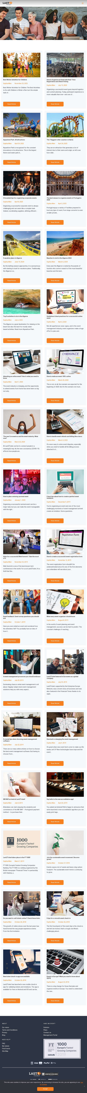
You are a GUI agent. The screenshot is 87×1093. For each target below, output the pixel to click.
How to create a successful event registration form (64, 556)
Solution (46, 1027)
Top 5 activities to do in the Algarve (15, 316)
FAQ (3, 1043)
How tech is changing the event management (62, 739)
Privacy (4, 1032)
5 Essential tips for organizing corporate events (20, 198)
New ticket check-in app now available (16, 976)
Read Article (11, 104)
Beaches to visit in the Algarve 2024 (59, 258)
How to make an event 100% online (59, 376)
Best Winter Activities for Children (15, 80)
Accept (45, 1089)
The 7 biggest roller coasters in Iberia (60, 140)
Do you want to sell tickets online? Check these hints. (21, 918)
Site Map (5, 1051)
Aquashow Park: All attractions (14, 140)
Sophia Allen (7, 83)
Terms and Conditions (9, 1030)
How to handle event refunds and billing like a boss (64, 436)
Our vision (5, 1027)
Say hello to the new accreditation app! (60, 799)
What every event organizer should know (61, 616)
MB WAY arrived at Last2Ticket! (14, 799)
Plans (45, 1030)
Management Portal (50, 1035)
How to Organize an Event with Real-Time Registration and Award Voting (61, 80)
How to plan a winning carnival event (15, 496)
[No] (84, 1086)
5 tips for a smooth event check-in (59, 918)
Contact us (47, 1032)
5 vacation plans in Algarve (12, 258)
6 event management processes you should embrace (21, 676)
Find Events (6, 1049)
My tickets (5, 1046)
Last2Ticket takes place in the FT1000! (16, 857)
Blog (3, 1035)
